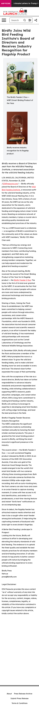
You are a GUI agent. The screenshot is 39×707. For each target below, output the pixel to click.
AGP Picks (5, 3)
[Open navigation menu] (4, 20)
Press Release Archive (23, 694)
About (9, 694)
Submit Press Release (19, 698)
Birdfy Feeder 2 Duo (22, 280)
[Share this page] (35, 20)
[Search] (24, 20)
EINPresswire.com (10, 184)
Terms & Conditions (19, 703)
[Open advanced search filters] (29, 20)
